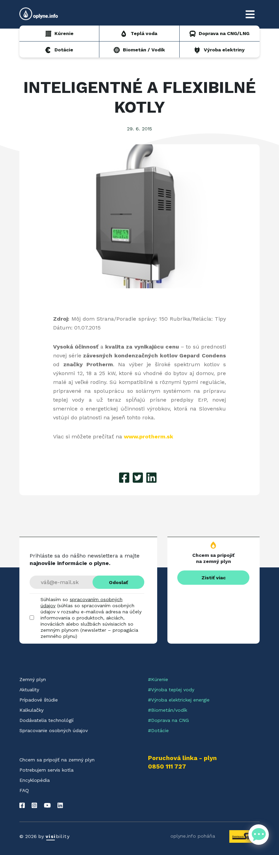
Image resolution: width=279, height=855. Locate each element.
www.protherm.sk (148, 436)
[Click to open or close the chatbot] (258, 834)
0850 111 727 (167, 766)
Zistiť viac (213, 577)
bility (58, 836)
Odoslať (118, 582)
